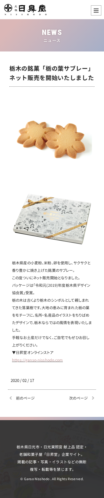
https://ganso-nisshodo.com (37, 359)
